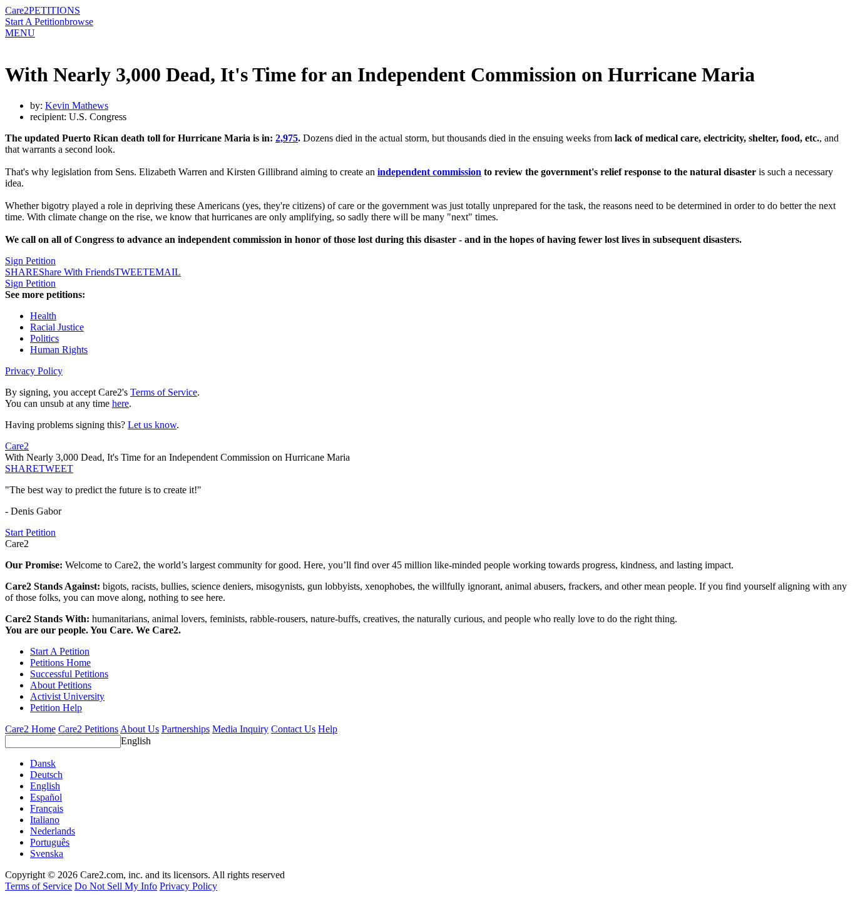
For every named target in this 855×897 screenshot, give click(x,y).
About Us (139, 729)
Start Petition (30, 532)
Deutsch (46, 774)
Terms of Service (163, 392)
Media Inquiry (240, 729)
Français (46, 808)
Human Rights (59, 349)
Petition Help (56, 707)
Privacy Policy (34, 371)
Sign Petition (30, 260)
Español (46, 797)
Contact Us (293, 729)
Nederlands (52, 831)
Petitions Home (60, 662)
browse (78, 21)
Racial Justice (57, 327)
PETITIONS (54, 10)
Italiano (44, 819)
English (136, 741)
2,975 (286, 138)
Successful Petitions (69, 674)
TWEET (132, 272)
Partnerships (185, 729)
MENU (20, 33)
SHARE (22, 468)
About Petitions (60, 685)
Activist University (67, 696)
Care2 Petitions (88, 729)
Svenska (46, 853)
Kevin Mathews (76, 105)
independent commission (429, 172)
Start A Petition (34, 21)
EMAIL (165, 272)
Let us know (152, 424)
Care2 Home (30, 729)
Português (49, 842)
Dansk (43, 763)
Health (43, 315)
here (120, 403)
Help (327, 729)
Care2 (17, 10)
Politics (44, 338)
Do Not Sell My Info (115, 886)
